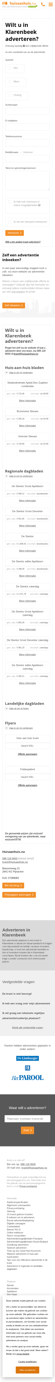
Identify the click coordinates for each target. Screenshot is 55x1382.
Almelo (10, 1285)
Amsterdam (13, 1288)
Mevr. (17, 81)
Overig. (18, 95)
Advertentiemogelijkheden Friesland (24, 1238)
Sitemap (11, 1211)
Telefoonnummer (13, 136)
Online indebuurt (15, 1232)
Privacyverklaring (28, 1186)
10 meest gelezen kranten (20, 1214)
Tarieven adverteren (17, 1247)
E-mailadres (11, 120)
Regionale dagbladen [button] (24, 471)
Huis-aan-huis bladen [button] (24, 367)
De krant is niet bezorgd (16, 993)
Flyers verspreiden (16, 1235)
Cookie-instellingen (27, 1361)
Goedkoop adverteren (18, 1244)
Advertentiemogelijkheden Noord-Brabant (27, 1241)
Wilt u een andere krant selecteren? (22, 242)
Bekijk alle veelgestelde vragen (27, 1027)
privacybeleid (22, 1354)
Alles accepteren (28, 1370)
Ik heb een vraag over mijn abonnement (26, 1003)
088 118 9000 (9, 858)
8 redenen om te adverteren (20, 1217)
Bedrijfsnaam (19, 152)
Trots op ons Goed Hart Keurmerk (24, 1250)
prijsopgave (18, 291)
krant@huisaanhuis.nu (15, 862)
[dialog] (27, 1336)
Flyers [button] (10, 723)
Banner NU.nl (13, 1229)
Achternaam (11, 104)
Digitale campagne (16, 1223)
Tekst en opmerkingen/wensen (20, 168)
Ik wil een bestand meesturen (30, 221)
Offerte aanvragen (27, 754)
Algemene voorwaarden (19, 1205)
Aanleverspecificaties (17, 1202)
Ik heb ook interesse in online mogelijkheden (27, 203)
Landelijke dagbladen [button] (24, 703)
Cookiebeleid (13, 1226)
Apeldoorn (12, 1291)
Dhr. (16, 68)
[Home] (19, 4)
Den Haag (12, 1294)
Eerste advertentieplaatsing (20, 1220)
